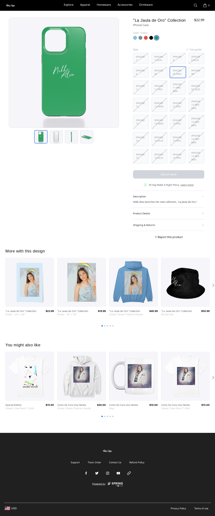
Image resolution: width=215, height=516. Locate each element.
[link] (30, 282)
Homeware (104, 5)
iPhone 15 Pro (177, 156)
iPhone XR (195, 72)
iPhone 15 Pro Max (195, 156)
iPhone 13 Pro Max (195, 122)
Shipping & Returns (144, 225)
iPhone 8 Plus (195, 58)
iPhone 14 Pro (177, 139)
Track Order (94, 462)
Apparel (85, 5)
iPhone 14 (140, 139)
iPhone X (140, 72)
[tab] (41, 137)
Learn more (187, 184)
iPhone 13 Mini (158, 122)
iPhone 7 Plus (158, 58)
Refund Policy (136, 462)
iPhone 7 (140, 58)
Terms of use (201, 508)
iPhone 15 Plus (158, 156)
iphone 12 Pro (177, 104)
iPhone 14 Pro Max (195, 139)
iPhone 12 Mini (158, 104)
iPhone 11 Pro (158, 87)
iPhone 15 (140, 156)
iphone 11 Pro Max (177, 88)
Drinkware (146, 5)
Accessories (125, 5)
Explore (68, 5)
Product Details (141, 213)
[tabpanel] (64, 73)
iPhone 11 (140, 87)
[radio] (141, 58)
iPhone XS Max (177, 72)
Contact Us (115, 462)
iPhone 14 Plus (158, 139)
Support (75, 462)
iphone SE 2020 (195, 87)
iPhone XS (158, 72)
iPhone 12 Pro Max (195, 105)
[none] (194, 49)
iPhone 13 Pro (177, 122)
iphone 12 (140, 104)
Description (139, 196)
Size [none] (135, 49)
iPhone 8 (177, 58)
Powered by (98, 483)
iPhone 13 (140, 122)
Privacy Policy (178, 508)
